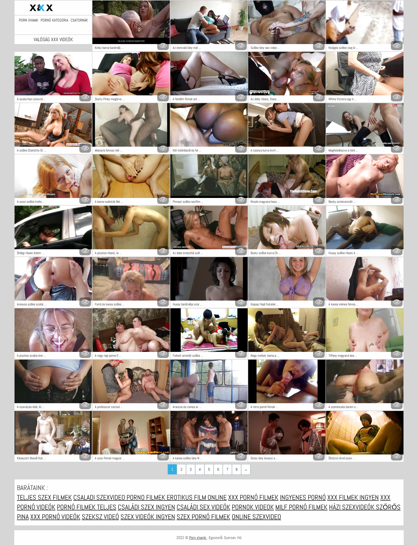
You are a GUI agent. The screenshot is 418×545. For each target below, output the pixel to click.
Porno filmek (147, 497)
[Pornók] (53, 8)
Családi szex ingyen (146, 507)
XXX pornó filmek (253, 497)
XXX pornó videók (55, 517)
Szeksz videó (100, 517)
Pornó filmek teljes (86, 507)
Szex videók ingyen (147, 517)
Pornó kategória (54, 20)
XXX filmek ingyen (353, 497)
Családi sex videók (203, 507)
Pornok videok (253, 507)
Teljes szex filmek (44, 497)
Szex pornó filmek (203, 517)
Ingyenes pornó (303, 497)
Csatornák (79, 20)
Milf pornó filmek (301, 507)
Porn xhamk (28, 20)
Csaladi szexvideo (100, 497)
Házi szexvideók (352, 507)
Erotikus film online (197, 497)
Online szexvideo (256, 517)
